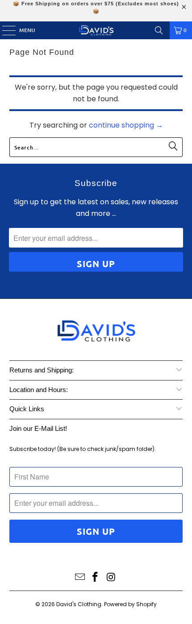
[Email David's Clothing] (80, 578)
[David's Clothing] (96, 30)
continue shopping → (126, 125)
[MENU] (4, 30)
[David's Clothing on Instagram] (111, 578)
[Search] (158, 30)
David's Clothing (78, 604)
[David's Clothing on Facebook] (95, 578)
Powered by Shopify (130, 604)
